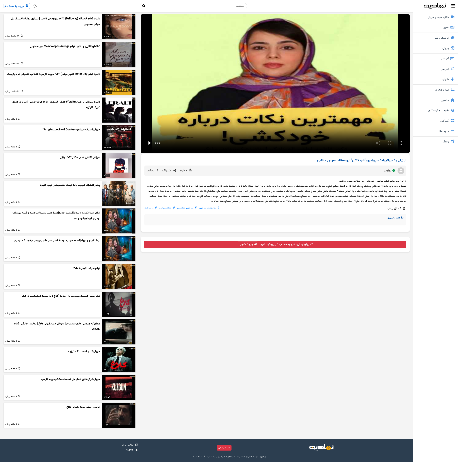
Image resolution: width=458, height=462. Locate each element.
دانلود (184, 171)
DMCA (129, 451)
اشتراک (167, 171)
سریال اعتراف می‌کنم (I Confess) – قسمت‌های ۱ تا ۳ (71, 130)
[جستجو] (144, 6)
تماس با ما (127, 445)
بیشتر (150, 171)
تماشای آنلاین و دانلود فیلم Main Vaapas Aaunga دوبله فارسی (65, 46)
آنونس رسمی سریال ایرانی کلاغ (83, 407)
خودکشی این (165, 208)
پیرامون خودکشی (185, 208)
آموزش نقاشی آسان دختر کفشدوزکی (80, 157)
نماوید (388, 171)
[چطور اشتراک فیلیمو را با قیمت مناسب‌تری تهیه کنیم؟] (118, 193)
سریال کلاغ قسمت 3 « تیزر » (84, 351)
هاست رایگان (224, 447)
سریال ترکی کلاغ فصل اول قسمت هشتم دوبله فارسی (70, 379)
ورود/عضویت (246, 244)
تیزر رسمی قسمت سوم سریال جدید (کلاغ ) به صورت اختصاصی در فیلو (61, 296)
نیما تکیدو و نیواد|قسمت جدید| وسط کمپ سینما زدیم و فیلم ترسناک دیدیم (57, 240)
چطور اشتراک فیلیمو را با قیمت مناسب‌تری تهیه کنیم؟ (70, 185)
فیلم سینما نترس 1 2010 (86, 268)
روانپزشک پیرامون (207, 208)
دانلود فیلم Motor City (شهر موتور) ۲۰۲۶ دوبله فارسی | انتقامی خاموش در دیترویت (53, 74)
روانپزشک (149, 208)
